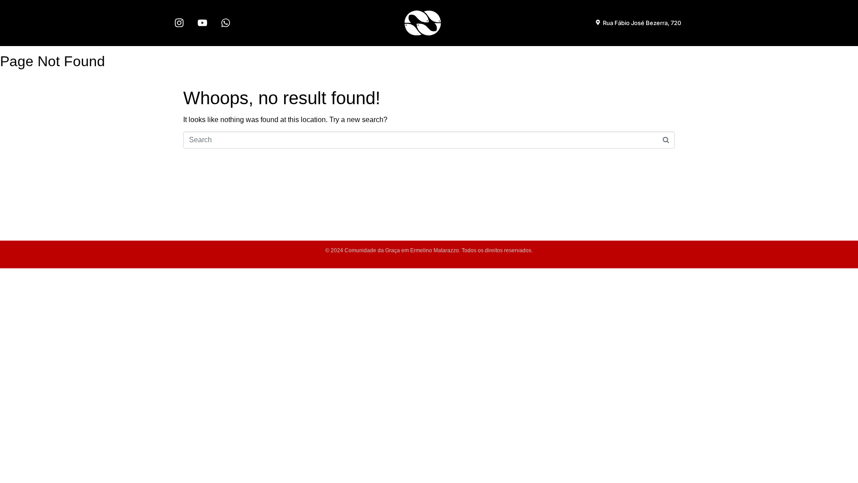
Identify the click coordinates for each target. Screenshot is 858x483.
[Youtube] (202, 23)
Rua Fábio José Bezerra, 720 (642, 22)
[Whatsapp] (226, 23)
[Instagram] (179, 23)
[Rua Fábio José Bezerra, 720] (598, 22)
